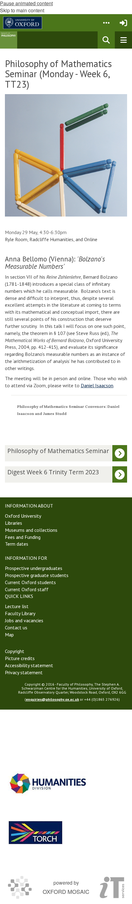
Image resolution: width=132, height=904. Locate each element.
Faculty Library (20, 613)
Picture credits (20, 658)
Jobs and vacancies (24, 620)
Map (9, 634)
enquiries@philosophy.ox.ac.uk (52, 699)
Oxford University (23, 516)
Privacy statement (24, 672)
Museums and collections (31, 530)
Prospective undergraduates (33, 568)
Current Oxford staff (27, 589)
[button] (106, 22)
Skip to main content (22, 10)
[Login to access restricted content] (123, 22)
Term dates (16, 544)
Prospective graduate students (36, 575)
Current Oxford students (30, 582)
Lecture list (17, 606)
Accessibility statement (29, 665)
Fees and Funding (23, 537)
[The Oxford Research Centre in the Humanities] (35, 832)
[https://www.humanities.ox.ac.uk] (48, 783)
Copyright (14, 651)
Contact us (16, 627)
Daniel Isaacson (97, 385)
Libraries (13, 523)
